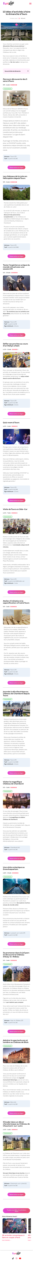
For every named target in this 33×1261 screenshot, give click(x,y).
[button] (30, 3)
